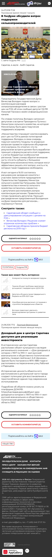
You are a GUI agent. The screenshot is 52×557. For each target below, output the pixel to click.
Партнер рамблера (24, 544)
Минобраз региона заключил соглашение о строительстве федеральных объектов (29, 303)
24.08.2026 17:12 (8, 325)
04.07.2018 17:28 (8, 10)
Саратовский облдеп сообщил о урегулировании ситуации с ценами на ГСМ (24, 215)
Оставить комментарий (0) (26, 248)
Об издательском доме (15, 461)
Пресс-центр (8, 465)
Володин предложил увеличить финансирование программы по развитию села (29, 312)
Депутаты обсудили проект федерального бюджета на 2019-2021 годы (29, 295)
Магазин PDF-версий (28, 465)
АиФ (24, 60)
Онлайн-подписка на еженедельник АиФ (24, 468)
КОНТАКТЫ (35, 461)
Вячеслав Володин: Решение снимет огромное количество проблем (25, 222)
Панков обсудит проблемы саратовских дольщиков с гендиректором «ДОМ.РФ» (28, 287)
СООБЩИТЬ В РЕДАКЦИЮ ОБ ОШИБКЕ (21, 472)
